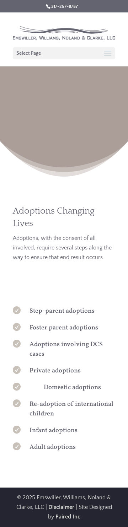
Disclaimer (61, 507)
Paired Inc (67, 516)
